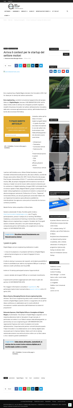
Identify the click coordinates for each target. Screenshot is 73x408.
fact (26, 378)
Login (5, 1)
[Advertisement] (36, 34)
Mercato (23, 11)
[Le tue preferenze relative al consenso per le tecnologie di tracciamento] (70, 405)
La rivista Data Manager (27, 401)
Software (7, 11)
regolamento (32, 287)
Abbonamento (54, 280)
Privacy (54, 401)
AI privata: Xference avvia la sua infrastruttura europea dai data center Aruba (59, 223)
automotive (12, 378)
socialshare (36, 378)
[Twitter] (20, 65)
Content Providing (55, 272)
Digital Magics (20, 378)
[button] (67, 11)
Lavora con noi (54, 290)
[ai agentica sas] (59, 138)
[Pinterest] (24, 65)
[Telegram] (41, 65)
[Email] (37, 65)
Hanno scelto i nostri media (58, 277)
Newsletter (48, 401)
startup (43, 378)
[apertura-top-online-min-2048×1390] (59, 93)
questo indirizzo (35, 289)
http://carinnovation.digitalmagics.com (16, 214)
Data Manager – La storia (57, 274)
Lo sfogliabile (54, 282)
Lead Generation (55, 269)
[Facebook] (16, 65)
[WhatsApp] (28, 65)
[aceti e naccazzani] (59, 167)
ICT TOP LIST (55, 11)
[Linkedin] (33, 65)
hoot (30, 378)
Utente (6, 15)
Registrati (10, 1)
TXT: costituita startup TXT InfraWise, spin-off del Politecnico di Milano (59, 231)
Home (5, 20)
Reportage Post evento (42, 11)
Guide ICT (31, 11)
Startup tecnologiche (19, 20)
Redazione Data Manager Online (13, 58)
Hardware (16, 11)
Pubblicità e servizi (55, 266)
